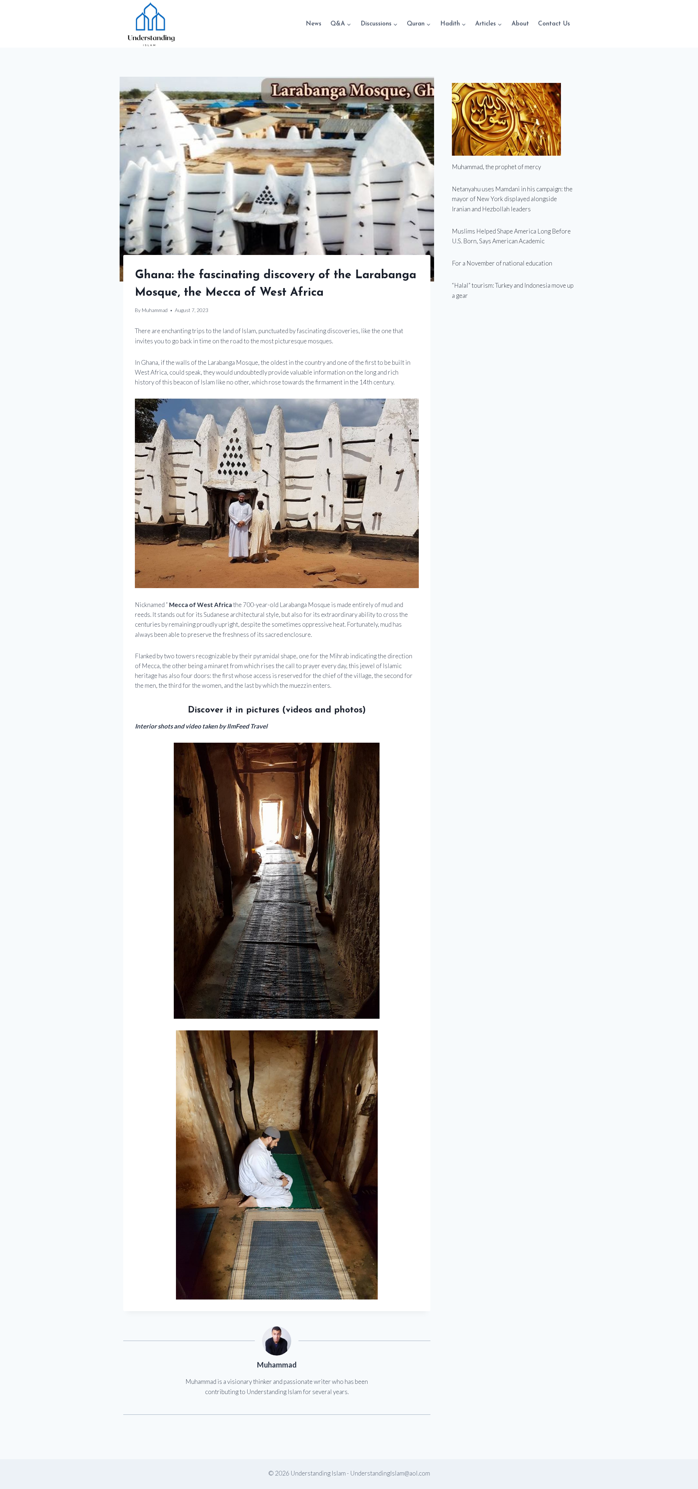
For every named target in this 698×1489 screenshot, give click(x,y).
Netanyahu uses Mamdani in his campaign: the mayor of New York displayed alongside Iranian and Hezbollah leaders (512, 198)
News (313, 24)
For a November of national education (502, 263)
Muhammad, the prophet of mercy (496, 167)
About (520, 24)
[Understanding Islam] (150, 24)
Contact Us (554, 24)
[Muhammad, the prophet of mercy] (513, 119)
